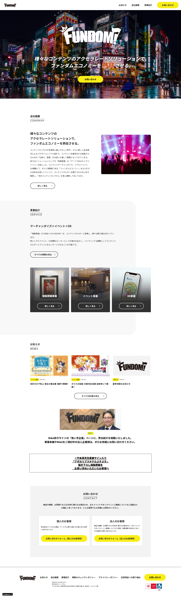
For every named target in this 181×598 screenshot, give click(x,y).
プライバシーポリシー (108, 577)
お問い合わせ (168, 5)
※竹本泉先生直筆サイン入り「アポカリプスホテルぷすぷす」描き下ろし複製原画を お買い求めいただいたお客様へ (90, 463)
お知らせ (123, 5)
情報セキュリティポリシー (84, 577)
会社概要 (135, 5)
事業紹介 (148, 5)
